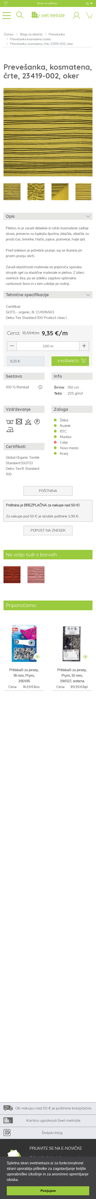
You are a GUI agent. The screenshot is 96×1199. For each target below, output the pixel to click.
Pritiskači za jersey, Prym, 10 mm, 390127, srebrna (72, 675)
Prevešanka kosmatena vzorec (30, 39)
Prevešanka (57, 34)
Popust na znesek (48, 530)
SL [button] (88, 3)
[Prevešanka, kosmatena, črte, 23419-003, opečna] (12, 578)
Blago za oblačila (31, 34)
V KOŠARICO (68, 360)
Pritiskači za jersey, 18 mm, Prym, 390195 (24, 675)
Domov (9, 34)
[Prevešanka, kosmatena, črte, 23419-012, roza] (36, 578)
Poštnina (48, 490)
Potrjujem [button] (48, 1191)
